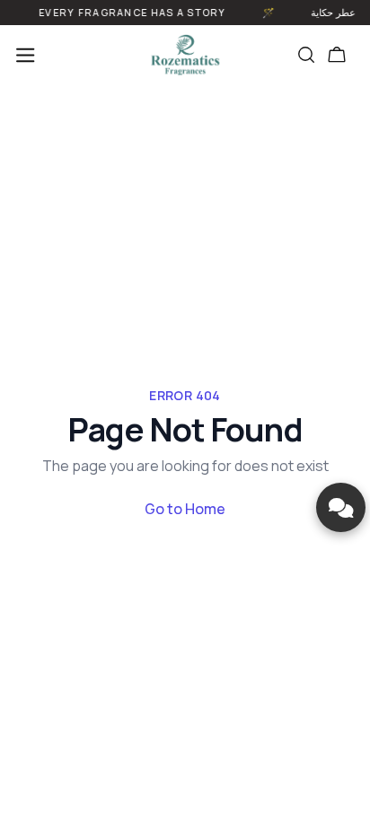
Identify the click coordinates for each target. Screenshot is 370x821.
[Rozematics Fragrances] (185, 54)
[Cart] (337, 55)
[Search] (306, 55)
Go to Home (185, 509)
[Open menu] (25, 54)
